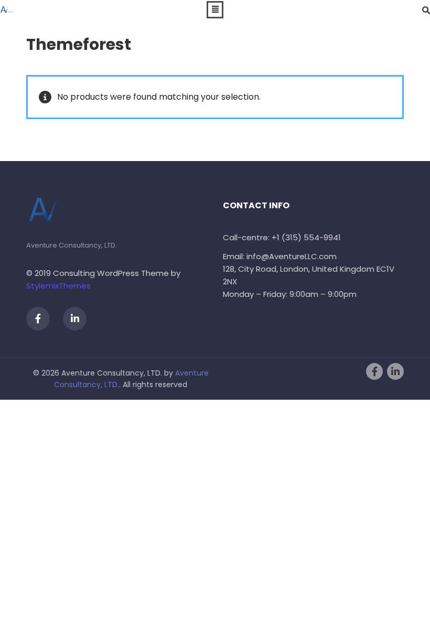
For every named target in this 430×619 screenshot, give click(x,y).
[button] (215, 10)
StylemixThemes (58, 285)
